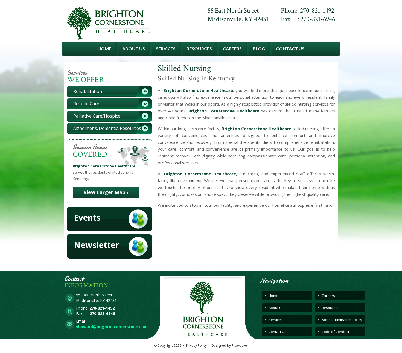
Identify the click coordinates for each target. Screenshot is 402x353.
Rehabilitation (87, 91)
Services (166, 48)
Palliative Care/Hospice (96, 116)
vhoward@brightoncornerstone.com (112, 326)
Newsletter (96, 244)
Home (104, 48)
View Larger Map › (106, 192)
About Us (133, 48)
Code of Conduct (335, 331)
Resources (199, 48)
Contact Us (290, 48)
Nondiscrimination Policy (342, 319)
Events (87, 217)
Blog (259, 48)
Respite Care (86, 104)
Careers (232, 48)
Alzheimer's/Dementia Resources (107, 128)
